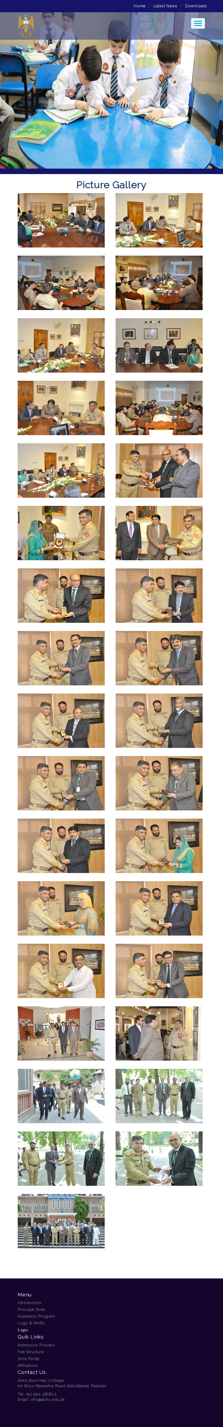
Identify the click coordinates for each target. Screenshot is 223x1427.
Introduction (30, 1303)
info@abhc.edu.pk (47, 1399)
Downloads (196, 6)
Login (23, 1330)
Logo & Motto (31, 1323)
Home (139, 6)
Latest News (165, 6)
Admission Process (36, 1345)
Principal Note (31, 1309)
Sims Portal (29, 1359)
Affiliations (28, 1365)
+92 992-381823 (41, 1394)
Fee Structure (31, 1352)
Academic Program (36, 1316)
